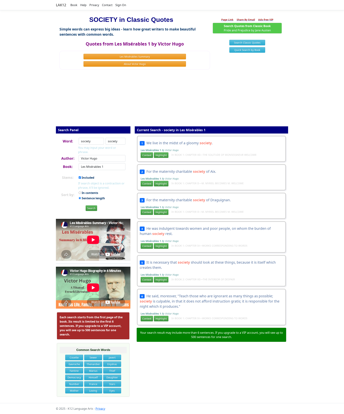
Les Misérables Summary (135, 56)
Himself (93, 377)
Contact (107, 5)
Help (83, 5)
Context (146, 155)
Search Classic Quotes (247, 42)
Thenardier (93, 364)
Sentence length (93, 198)
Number (74, 384)
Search (91, 208)
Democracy (74, 377)
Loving (93, 390)
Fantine (74, 370)
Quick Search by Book (247, 50)
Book (73, 5)
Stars (112, 384)
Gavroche (74, 364)
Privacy (94, 5)
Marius (93, 370)
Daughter (112, 377)
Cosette (74, 357)
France (93, 384)
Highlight (161, 155)
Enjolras (112, 364)
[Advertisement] (172, 100)
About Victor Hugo (135, 64)
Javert (112, 357)
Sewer (93, 357)
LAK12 (61, 5)
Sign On (120, 5)
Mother (74, 390)
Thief (112, 370)
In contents (89, 193)
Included (87, 178)
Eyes (112, 390)
